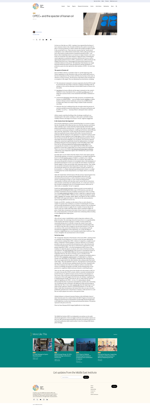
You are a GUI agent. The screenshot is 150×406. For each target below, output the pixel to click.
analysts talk (76, 285)
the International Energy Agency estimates (82, 149)
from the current (68, 158)
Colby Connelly (57, 360)
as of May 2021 (85, 92)
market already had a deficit (66, 193)
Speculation (59, 90)
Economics (35, 34)
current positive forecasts (66, 188)
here (61, 322)
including (87, 99)
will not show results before (81, 144)
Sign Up (86, 377)
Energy (38, 34)
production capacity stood (69, 257)
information (67, 97)
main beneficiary (69, 250)
